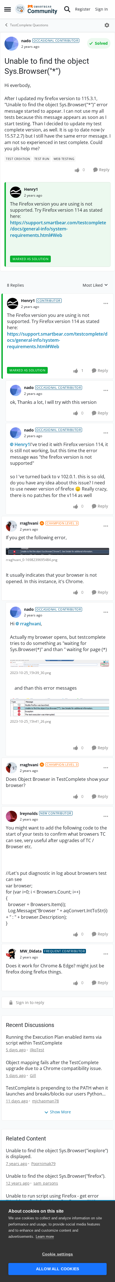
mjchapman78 (45, 1101)
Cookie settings (57, 1254)
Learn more (45, 1236)
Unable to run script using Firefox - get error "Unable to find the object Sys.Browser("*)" (52, 1199)
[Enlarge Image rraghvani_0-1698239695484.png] (57, 551)
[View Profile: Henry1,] (15, 192)
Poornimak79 (43, 1163)
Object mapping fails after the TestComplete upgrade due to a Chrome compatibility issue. (54, 1065)
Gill (33, 1075)
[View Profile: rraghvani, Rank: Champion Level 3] (11, 526)
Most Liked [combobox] (95, 285)
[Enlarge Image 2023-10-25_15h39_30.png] (59, 664)
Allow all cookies (57, 1269)
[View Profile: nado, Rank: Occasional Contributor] (11, 44)
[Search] (67, 9)
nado (26, 40)
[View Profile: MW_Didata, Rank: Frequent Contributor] (11, 954)
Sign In (101, 9)
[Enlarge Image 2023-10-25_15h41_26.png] (59, 707)
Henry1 (31, 189)
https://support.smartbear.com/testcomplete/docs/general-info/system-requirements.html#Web (58, 229)
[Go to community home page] (36, 9)
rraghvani (29, 523)
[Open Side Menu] (7, 9)
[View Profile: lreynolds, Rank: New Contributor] (11, 816)
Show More (60, 1111)
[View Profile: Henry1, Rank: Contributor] (12, 303)
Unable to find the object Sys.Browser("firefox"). (56, 1176)
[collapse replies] (57, 296)
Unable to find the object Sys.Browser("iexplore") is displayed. (57, 1154)
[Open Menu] (107, 25)
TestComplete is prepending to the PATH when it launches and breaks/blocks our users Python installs (57, 1091)
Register (82, 9)
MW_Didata (31, 951)
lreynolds (29, 813)
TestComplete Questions (29, 25)
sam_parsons (45, 1183)
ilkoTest (37, 1049)
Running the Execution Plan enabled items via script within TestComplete (54, 1040)
